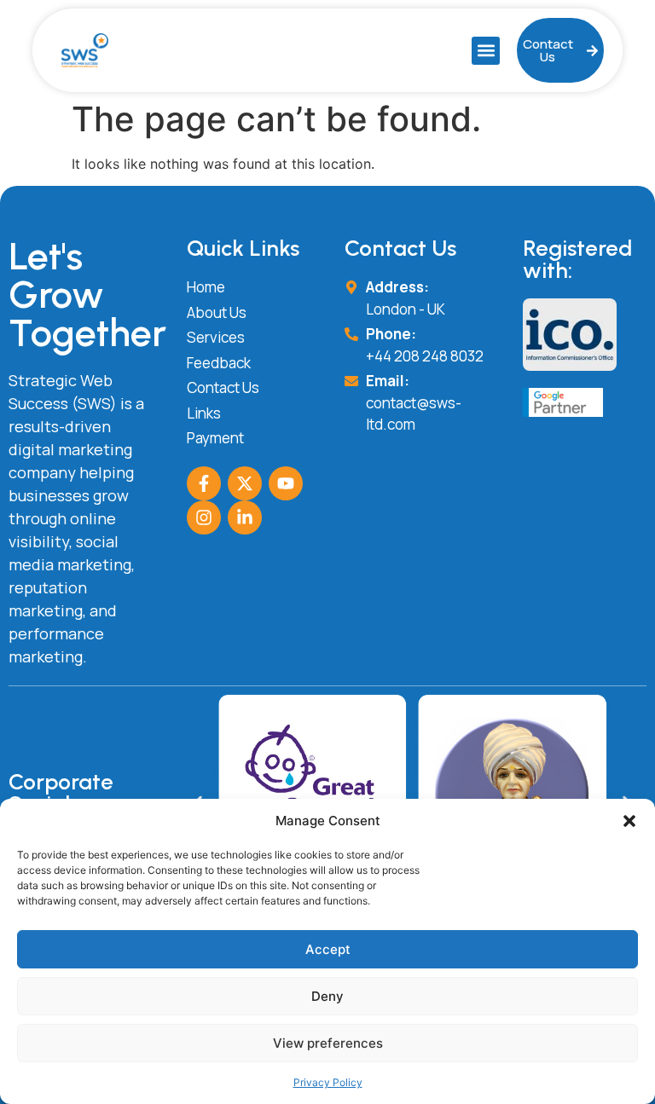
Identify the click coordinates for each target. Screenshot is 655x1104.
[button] (629, 820)
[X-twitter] (245, 483)
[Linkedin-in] (245, 517)
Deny (327, 996)
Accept (328, 949)
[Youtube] (286, 483)
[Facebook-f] (204, 483)
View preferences (328, 1043)
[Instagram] (204, 517)
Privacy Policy (327, 1082)
